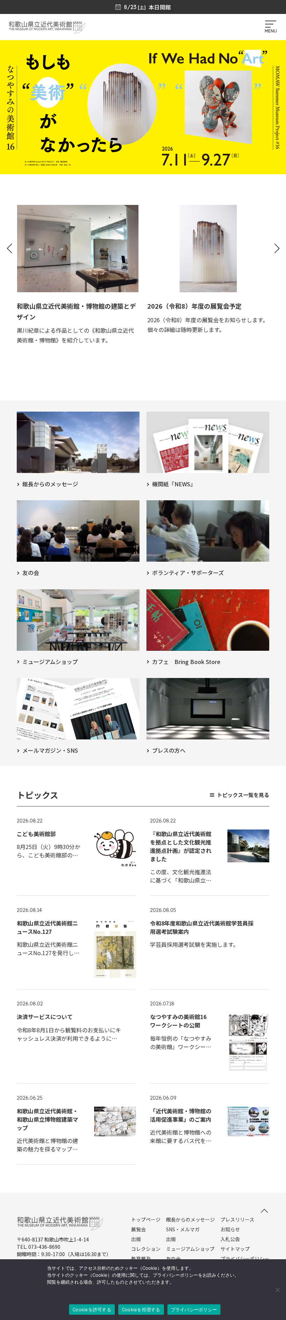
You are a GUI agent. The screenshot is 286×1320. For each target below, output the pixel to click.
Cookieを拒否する (141, 1309)
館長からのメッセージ (190, 1219)
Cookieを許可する (92, 1309)
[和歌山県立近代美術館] (46, 30)
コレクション (145, 1249)
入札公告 (230, 1239)
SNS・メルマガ (183, 1229)
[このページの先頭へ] (264, 1211)
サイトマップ (235, 1249)
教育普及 (141, 1258)
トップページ (145, 1219)
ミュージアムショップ (190, 1249)
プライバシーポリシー (244, 1258)
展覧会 (138, 1229)
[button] (9, 248)
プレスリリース (237, 1219)
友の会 (173, 1258)
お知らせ (230, 1229)
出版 (136, 1239)
